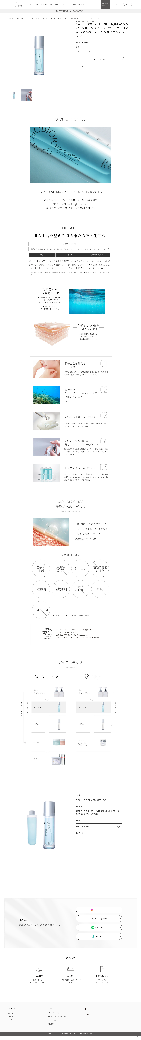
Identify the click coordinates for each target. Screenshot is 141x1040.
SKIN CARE (11, 1019)
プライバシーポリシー (55, 1013)
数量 (77, 47)
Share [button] (81, 66)
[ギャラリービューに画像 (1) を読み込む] (14, 95)
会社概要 (51, 1024)
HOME (10, 18)
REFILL (10, 1023)
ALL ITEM (11, 1013)
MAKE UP (11, 1016)
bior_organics (101, 910)
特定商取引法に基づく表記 (57, 1017)
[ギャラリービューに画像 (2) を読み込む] (26, 95)
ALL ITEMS (16, 18)
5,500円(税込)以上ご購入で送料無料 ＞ (72, 11)
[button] (81, 4)
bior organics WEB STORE (60, 1034)
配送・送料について (54, 1020)
